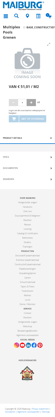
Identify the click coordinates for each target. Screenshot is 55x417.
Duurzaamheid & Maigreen (27, 215)
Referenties (27, 237)
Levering (27, 229)
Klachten (27, 220)
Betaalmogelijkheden (27, 330)
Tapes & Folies (27, 286)
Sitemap (46, 411)
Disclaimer (10, 411)
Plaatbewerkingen (27, 268)
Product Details (12, 137)
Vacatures (27, 206)
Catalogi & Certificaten (27, 233)
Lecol (27, 299)
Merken (27, 295)
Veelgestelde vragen (27, 202)
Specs (6, 157)
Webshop (27, 326)
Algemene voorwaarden (27, 335)
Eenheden (8, 179)
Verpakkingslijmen (27, 273)
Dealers (27, 242)
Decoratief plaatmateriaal (27, 255)
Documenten (10, 168)
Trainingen (27, 246)
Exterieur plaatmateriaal (27, 260)
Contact (27, 313)
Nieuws (27, 224)
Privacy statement (40, 408)
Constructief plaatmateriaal (27, 264)
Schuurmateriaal (27, 282)
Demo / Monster (27, 304)
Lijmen (27, 277)
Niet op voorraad (32, 118)
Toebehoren (27, 291)
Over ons (27, 211)
